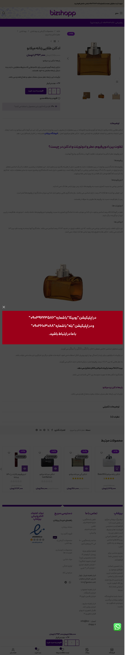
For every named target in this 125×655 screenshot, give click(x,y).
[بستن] (4, 307)
